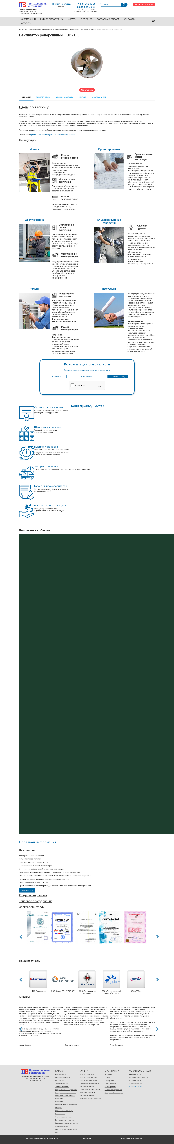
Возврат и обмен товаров (114, 1093)
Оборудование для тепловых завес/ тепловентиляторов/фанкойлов (65, 1096)
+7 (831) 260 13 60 (135, 1084)
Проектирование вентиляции (90, 1090)
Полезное (86, 19)
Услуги (72, 19)
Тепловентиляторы (62, 1087)
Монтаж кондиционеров (88, 1078)
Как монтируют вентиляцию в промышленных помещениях (44, 879)
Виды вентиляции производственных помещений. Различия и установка (49, 872)
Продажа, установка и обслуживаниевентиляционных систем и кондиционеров (35, 1071)
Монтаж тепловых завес (88, 1081)
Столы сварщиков (61, 1126)
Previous (21, 936)
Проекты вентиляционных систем (33, 882)
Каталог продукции (52, 19)
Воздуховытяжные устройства (66, 1105)
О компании (28, 19)
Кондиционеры (60, 1074)
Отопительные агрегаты (64, 1117)
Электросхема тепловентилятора (33, 862)
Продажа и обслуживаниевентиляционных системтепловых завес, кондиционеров (33, 4)
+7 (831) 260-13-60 (86, 4)
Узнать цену (87, 89)
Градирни (58, 1108)
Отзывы (107, 1078)
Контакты (129, 19)
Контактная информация (113, 1090)
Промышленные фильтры (64, 1111)
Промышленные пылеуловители (66, 1123)
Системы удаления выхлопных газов (66, 1130)
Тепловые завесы (61, 1084)
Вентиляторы (60, 1081)
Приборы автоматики (62, 1078)
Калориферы (60, 1114)
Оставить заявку (118, 377)
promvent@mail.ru (135, 1086)
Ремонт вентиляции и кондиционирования (87, 1094)
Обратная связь (110, 1084)
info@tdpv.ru (61, 6)
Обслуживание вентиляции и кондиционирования (90, 1085)
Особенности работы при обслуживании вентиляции (41, 869)
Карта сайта (87, 1138)
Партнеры (108, 1074)
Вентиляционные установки (65, 1120)
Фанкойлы (59, 1102)
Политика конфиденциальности (132, 1138)
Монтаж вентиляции (87, 1074)
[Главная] (20, 30)
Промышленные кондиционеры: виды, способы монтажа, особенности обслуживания (55, 885)
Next (157, 936)
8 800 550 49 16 (86, 7)
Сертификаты (109, 1081)
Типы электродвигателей (30, 859)
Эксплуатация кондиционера (31, 855)
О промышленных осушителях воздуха (35, 865)
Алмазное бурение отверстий (90, 1099)
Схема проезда (110, 1087)
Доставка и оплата (108, 19)
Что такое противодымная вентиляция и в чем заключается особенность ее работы (55, 875)
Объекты (26, 23)
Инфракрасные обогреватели (66, 1090)
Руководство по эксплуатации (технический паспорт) (52, 134)
